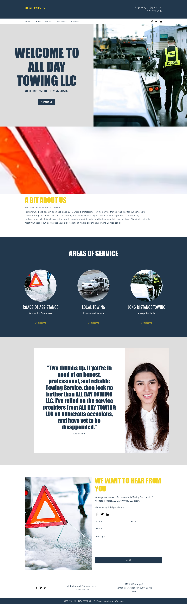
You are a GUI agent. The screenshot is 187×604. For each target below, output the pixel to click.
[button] (40, 323)
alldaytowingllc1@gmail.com (147, 7)
